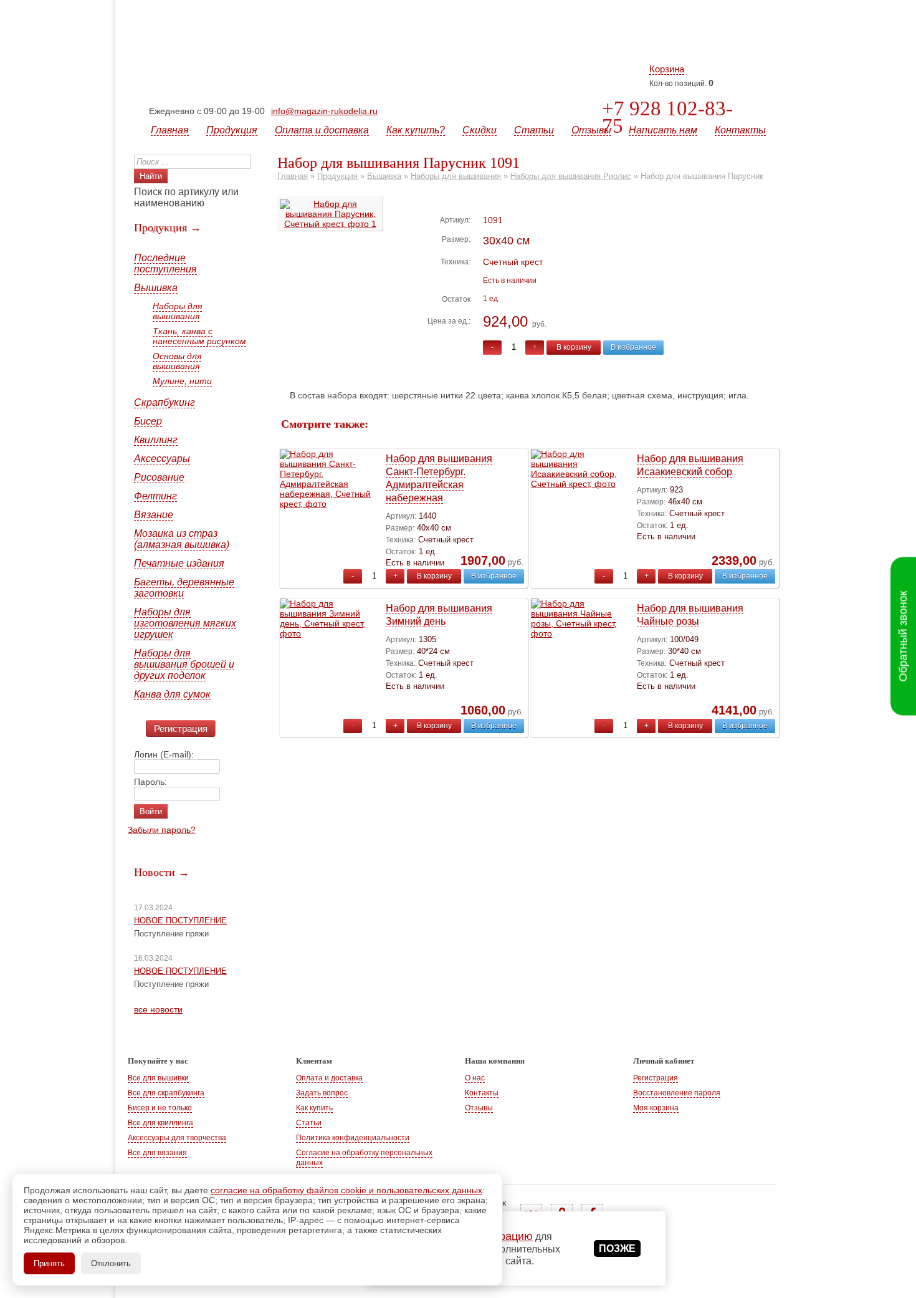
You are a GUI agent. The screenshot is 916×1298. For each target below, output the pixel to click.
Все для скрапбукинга (166, 1093)
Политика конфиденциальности (352, 1137)
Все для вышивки (158, 1078)
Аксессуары (162, 458)
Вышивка (156, 287)
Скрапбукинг (164, 402)
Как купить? (415, 130)
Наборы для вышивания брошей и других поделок (184, 664)
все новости (158, 1009)
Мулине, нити (182, 381)
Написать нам (663, 130)
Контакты (740, 130)
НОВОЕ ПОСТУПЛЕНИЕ (180, 920)
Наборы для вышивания (177, 311)
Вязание (153, 514)
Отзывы (591, 130)
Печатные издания (179, 563)
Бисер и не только (160, 1107)
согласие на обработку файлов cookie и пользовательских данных (346, 1190)
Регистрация (181, 728)
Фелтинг (155, 496)
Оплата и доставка (322, 130)
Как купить (314, 1107)
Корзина (666, 69)
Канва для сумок (172, 694)
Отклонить (111, 1263)
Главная (170, 130)
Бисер (148, 421)
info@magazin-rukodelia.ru (324, 111)
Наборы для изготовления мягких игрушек (185, 623)
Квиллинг (156, 440)
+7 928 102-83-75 (667, 117)
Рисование (159, 477)
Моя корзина (656, 1107)
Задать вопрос (322, 1093)
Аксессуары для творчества (177, 1137)
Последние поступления (165, 263)
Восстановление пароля (676, 1093)
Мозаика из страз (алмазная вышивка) (181, 539)
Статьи (534, 130)
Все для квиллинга (160, 1122)
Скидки (479, 130)
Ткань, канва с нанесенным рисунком (199, 336)
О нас (475, 1078)
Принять (49, 1263)
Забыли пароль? (162, 830)
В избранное (633, 347)
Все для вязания (157, 1152)
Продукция (231, 130)
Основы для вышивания (177, 361)
